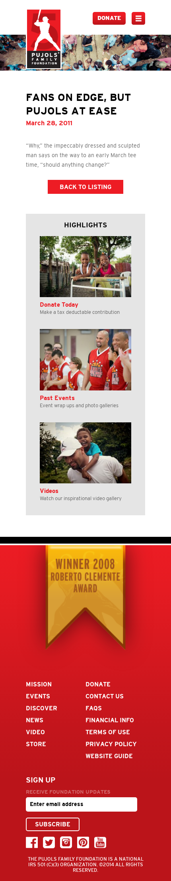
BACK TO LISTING (85, 186)
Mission (39, 684)
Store (36, 744)
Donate (109, 18)
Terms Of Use (108, 732)
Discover (41, 708)
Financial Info (110, 720)
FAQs (94, 708)
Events (38, 696)
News (34, 720)
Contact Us (105, 696)
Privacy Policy (111, 744)
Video (35, 732)
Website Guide (109, 756)
